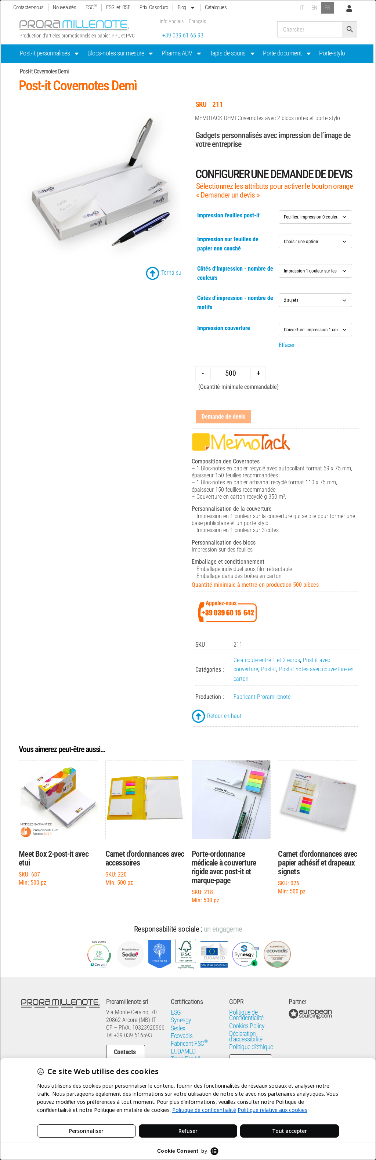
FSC (91, 7)
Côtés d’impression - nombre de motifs (235, 302)
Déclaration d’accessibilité (246, 1036)
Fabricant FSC (189, 1043)
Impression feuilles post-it (228, 215)
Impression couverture (223, 328)
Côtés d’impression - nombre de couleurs (235, 273)
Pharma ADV (177, 53)
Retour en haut (224, 715)
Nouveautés (64, 7)
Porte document (282, 53)
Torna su (171, 272)
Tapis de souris (228, 53)
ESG (176, 1012)
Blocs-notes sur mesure (115, 53)
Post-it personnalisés (45, 53)
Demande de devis (223, 416)
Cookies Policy (246, 1026)
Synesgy (181, 1020)
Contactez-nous (28, 7)
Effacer (286, 345)
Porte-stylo (332, 53)
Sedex (178, 1028)
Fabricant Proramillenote (262, 696)
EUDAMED (183, 1051)
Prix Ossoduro (154, 7)
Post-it (268, 669)
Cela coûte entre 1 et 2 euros (267, 660)
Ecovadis (181, 1036)
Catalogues (216, 7)
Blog (182, 7)
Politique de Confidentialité (246, 1015)
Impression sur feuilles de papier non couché (227, 244)
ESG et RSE (118, 7)
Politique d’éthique (251, 1047)
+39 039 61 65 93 (182, 35)
